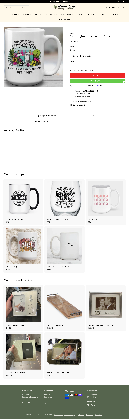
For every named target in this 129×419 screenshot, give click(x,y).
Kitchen (14, 14)
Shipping (73, 70)
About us (47, 394)
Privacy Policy (27, 400)
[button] (97, 81)
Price (72, 47)
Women (25, 14)
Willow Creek (26, 280)
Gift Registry (64, 20)
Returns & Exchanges (30, 397)
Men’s (37, 14)
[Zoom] (33, 57)
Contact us (48, 397)
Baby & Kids (50, 14)
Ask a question (42, 121)
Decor (114, 14)
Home (72, 33)
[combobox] (16, 7)
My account (48, 403)
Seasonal (89, 14)
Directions (48, 400)
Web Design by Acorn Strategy (64, 415)
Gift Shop (102, 14)
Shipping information (45, 115)
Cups (21, 174)
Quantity (73, 61)
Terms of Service (28, 403)
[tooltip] (124, 82)
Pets (78, 14)
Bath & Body (66, 14)
